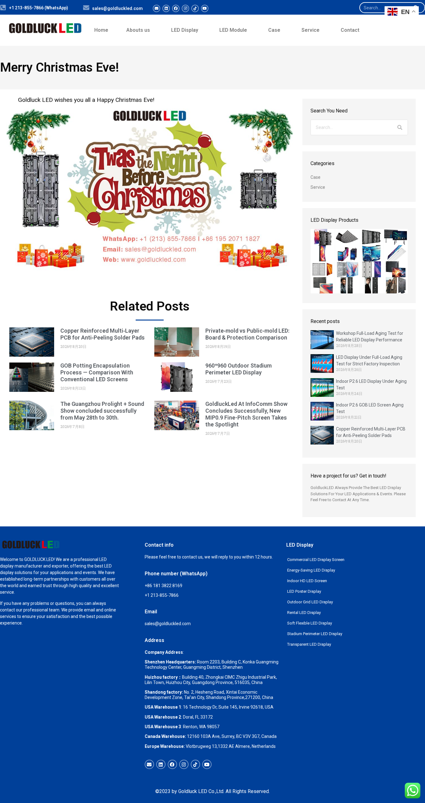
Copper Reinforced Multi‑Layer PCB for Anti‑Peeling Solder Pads (102, 334)
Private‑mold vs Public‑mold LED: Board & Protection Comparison (247, 334)
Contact (350, 30)
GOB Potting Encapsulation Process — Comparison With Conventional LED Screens (96, 372)
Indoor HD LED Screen (307, 580)
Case (274, 30)
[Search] (400, 127)
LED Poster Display (304, 591)
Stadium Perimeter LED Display (314, 633)
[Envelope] (156, 8)
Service (310, 30)
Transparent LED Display (309, 644)
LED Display (184, 30)
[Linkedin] (166, 8)
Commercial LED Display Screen (315, 559)
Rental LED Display (304, 612)
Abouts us (138, 30)
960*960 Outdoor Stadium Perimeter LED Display (238, 369)
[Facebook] (176, 8)
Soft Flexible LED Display (309, 623)
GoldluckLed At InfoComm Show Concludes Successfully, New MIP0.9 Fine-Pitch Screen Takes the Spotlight (246, 414)
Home (101, 30)
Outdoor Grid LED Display (310, 602)
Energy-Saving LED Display (311, 570)
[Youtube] (204, 8)
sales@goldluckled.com (117, 8)
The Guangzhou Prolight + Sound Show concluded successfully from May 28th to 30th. (102, 411)
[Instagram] (185, 8)
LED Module (233, 30)
